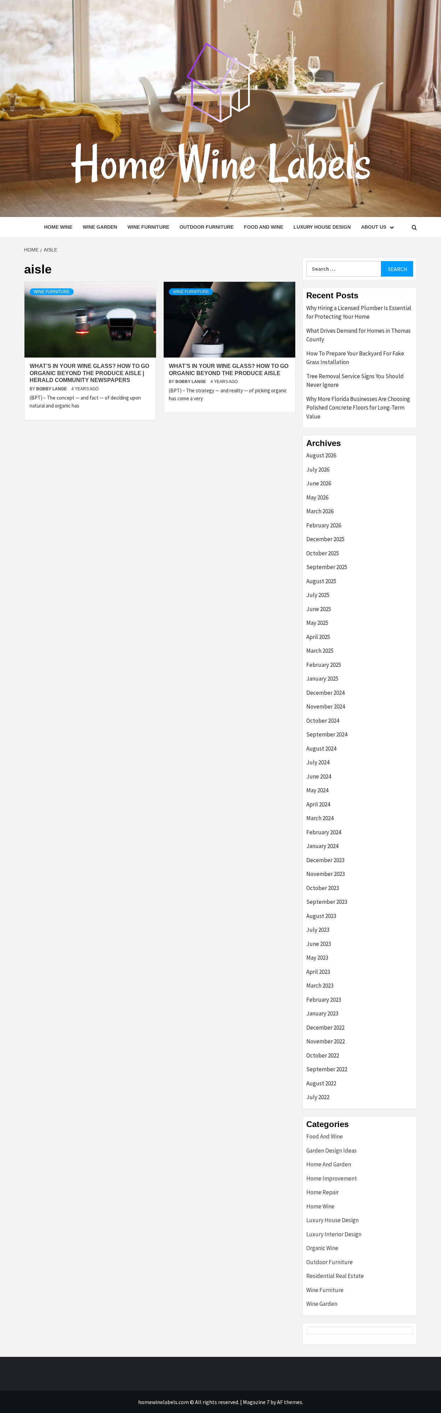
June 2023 (318, 944)
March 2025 (320, 650)
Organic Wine (322, 1248)
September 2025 (326, 567)
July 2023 (317, 930)
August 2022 (321, 1083)
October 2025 (322, 553)
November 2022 (325, 1041)
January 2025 (322, 678)
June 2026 (318, 483)
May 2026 (317, 497)
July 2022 (317, 1097)
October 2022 (322, 1055)
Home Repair (322, 1192)
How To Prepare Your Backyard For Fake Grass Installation (355, 358)
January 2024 (322, 846)
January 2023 (322, 1013)
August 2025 (321, 581)
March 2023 (320, 985)
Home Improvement (331, 1178)
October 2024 (322, 720)
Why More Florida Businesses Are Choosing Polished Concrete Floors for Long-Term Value (358, 407)
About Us (373, 227)
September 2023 (326, 902)
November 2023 (325, 874)
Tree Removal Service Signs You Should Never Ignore (355, 380)
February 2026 (323, 525)
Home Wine (58, 227)
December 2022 (325, 1027)
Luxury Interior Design (333, 1234)
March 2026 (320, 511)
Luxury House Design (322, 227)
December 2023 (325, 860)
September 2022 (326, 1069)
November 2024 (325, 706)
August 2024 (321, 748)
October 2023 (322, 888)
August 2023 (321, 916)
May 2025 (317, 623)
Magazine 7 (256, 1402)
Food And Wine (263, 227)
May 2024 (317, 790)
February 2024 (323, 832)
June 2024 (318, 776)
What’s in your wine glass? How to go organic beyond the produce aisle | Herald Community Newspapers (89, 373)
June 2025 (318, 609)
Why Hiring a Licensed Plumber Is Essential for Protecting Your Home (358, 312)
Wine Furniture (148, 227)
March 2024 (320, 818)
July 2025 (317, 595)
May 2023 (317, 957)
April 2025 (318, 637)
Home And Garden (328, 1164)
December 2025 (325, 539)
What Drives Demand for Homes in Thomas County (358, 335)
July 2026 (317, 469)
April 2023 (318, 972)
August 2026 (321, 455)
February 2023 (323, 999)
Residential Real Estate (335, 1276)
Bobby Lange (52, 388)
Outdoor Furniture (207, 227)
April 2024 (318, 804)
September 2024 (326, 734)
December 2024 (325, 693)
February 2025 (323, 665)
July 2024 (317, 762)
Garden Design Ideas (331, 1150)
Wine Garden (100, 227)
